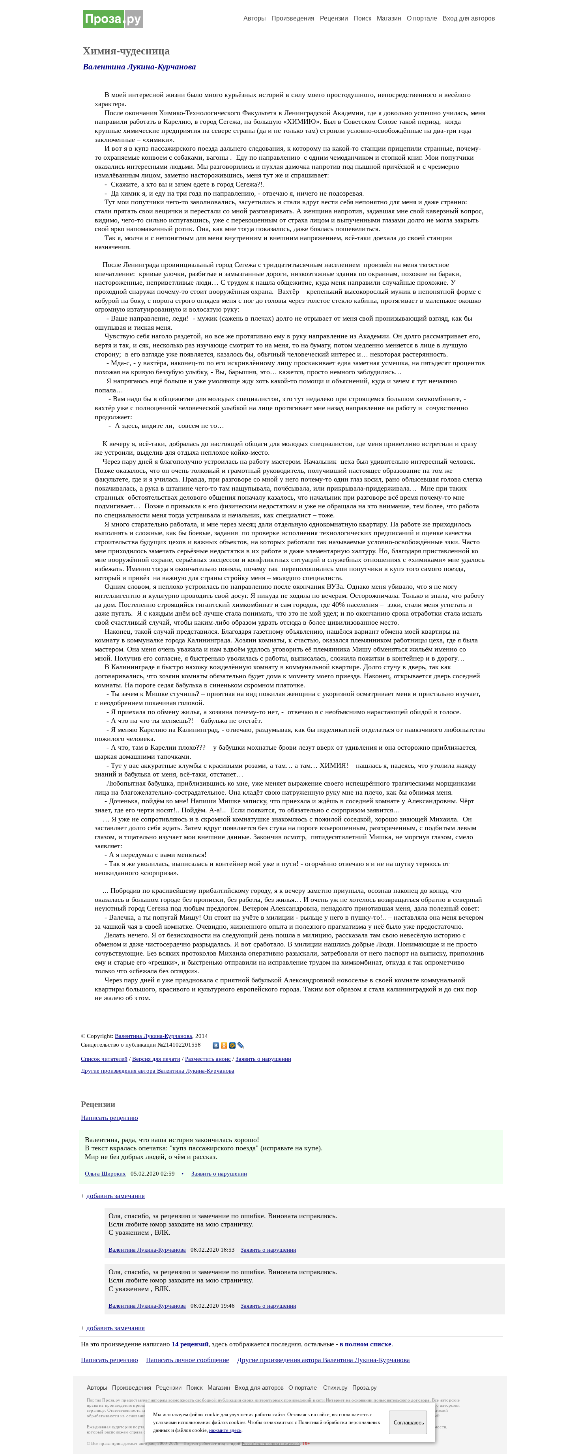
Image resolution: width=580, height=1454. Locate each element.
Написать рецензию (109, 1118)
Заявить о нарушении (263, 1059)
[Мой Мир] (232, 1045)
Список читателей (104, 1059)
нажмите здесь (225, 1430)
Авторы (254, 18)
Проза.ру (364, 1387)
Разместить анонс (208, 1059)
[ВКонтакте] (216, 1045)
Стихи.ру (335, 1387)
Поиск (362, 18)
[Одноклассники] (224, 1045)
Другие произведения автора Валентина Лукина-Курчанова (157, 1071)
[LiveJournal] (241, 1045)
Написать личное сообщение (187, 1360)
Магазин (389, 18)
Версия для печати (156, 1059)
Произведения (292, 18)
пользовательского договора (401, 1400)
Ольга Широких (105, 1173)
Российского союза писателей (271, 1443)
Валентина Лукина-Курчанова (139, 66)
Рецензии (334, 18)
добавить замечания (115, 1196)
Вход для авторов (469, 18)
